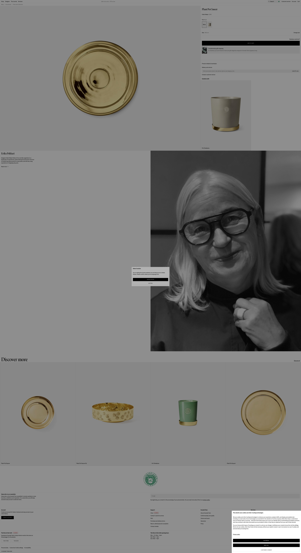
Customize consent (266, 550)
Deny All (266, 545)
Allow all (266, 540)
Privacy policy (236, 534)
